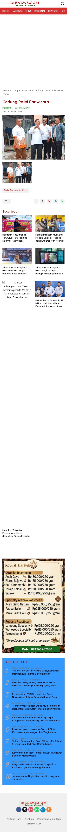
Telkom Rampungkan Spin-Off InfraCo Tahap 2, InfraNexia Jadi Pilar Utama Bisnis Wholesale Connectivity (37, 743)
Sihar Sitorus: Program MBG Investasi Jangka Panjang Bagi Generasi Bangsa (14, 270)
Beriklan (29, 819)
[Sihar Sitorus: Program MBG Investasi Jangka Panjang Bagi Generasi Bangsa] (17, 256)
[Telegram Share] (55, 201)
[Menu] (4, 4)
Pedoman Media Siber (49, 819)
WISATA (26, 108)
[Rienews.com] (24, 3)
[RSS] (49, 810)
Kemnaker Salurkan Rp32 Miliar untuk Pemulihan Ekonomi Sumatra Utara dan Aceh (49, 303)
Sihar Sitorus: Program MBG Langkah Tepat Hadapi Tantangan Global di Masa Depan (49, 270)
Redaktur (7, 107)
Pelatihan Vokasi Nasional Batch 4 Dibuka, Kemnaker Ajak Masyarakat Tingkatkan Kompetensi (35, 731)
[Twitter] (24, 810)
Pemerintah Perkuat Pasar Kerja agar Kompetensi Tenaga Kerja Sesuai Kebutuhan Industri (36, 719)
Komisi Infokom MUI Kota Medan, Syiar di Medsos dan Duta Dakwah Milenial (49, 237)
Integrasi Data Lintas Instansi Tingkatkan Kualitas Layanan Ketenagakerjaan (34, 766)
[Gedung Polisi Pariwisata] (17, 172)
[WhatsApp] (37, 810)
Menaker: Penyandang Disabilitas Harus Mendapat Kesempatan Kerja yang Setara (35, 684)
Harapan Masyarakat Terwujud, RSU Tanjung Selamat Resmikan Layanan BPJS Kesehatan (16, 237)
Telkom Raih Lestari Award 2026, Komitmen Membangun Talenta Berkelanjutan (35, 672)
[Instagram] (31, 810)
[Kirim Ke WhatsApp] (62, 201)
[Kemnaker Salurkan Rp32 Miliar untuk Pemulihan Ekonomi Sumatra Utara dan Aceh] (50, 289)
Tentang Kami (14, 819)
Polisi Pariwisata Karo (15, 190)
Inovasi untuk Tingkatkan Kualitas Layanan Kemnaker (36, 778)
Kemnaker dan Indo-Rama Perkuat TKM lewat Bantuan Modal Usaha (37, 754)
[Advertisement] (33, 50)
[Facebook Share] (36, 201)
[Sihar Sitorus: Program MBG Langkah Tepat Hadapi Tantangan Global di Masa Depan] (50, 256)
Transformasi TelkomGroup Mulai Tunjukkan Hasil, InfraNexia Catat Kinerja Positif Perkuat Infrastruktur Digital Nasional (36, 707)
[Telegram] (43, 809)
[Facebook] (18, 810)
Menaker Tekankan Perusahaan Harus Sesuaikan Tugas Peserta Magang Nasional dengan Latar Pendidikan (16, 533)
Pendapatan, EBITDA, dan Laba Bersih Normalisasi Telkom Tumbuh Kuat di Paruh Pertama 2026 (35, 696)
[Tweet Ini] (42, 201)
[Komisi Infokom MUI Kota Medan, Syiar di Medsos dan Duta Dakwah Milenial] (50, 223)
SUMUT (18, 108)
